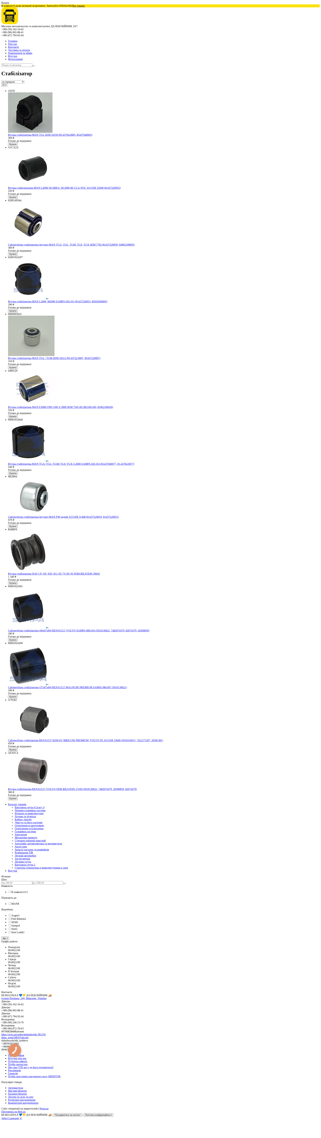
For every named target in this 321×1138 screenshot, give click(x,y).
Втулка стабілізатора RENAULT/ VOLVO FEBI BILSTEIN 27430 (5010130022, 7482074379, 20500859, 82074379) (72, 789)
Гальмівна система (25, 831)
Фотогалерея (15, 59)
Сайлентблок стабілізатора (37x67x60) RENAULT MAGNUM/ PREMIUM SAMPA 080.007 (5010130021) (67, 687)
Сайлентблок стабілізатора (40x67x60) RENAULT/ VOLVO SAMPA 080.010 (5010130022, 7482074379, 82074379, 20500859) (78, 630)
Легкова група (23, 861)
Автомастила (15, 1087)
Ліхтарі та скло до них (20, 1096)
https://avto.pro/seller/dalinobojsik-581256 (23, 1034)
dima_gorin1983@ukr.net (14, 1037)
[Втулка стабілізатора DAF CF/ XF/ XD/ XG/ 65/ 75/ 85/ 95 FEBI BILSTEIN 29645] (28, 570)
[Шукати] (33, 65)
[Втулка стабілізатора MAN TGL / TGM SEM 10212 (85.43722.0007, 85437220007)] (31, 355)
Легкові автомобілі (25, 855)
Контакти (13, 47)
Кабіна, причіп (23, 819)
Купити (12, 144)
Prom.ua (44, 1108)
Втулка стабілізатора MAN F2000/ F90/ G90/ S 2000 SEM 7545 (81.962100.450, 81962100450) (60, 407)
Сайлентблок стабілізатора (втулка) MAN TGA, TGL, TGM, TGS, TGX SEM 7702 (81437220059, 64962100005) (71, 244)
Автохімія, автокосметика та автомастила (38, 843)
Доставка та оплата (19, 50)
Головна (12, 41)
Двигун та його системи (28, 822)
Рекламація (14, 1070)
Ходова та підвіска (25, 816)
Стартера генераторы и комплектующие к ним (41, 867)
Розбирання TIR (24, 852)
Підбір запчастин (18, 1064)
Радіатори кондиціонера (21, 1099)
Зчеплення (21, 834)
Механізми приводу (26, 837)
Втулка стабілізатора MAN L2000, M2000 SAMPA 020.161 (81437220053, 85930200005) (57, 301)
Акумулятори (22, 858)
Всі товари (79, 5)
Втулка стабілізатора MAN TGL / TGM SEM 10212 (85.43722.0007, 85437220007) (54, 358)
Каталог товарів (17, 804)
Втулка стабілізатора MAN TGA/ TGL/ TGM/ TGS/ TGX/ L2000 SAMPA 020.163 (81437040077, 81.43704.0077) (71, 463)
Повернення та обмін (20, 53)
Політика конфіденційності (98, 1115)
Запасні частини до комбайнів (32, 849)
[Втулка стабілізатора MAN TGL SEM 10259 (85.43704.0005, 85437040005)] (30, 131)
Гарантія (13, 1073)
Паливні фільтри (17, 1093)
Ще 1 (5, 938)
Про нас (12, 44)
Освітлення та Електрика (29, 828)
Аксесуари (21, 846)
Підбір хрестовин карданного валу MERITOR (34, 1076)
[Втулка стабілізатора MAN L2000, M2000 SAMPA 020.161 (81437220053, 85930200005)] (28, 298)
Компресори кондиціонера (23, 1102)
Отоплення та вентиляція (29, 825)
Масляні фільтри (17, 1090)
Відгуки (12, 56)
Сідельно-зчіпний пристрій (30, 840)
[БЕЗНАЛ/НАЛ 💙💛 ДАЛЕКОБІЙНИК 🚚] (9, 23)
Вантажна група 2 (25, 864)
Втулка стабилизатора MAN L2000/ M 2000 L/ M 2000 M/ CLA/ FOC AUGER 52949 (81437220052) (64, 187)
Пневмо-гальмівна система (30, 810)
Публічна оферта (17, 1061)
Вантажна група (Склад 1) (30, 807)
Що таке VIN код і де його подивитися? (31, 1067)
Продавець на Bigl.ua (13, 1111)
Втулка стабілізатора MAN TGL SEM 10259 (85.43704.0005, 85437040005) (50, 134)
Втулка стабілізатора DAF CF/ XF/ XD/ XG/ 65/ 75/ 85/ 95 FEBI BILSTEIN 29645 (54, 573)
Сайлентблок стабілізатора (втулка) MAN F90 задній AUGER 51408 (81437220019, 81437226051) (63, 516)
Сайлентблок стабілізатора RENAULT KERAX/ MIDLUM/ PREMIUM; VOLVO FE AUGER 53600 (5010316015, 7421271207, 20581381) (85, 740)
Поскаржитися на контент (68, 1115)
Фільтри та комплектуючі (29, 813)
